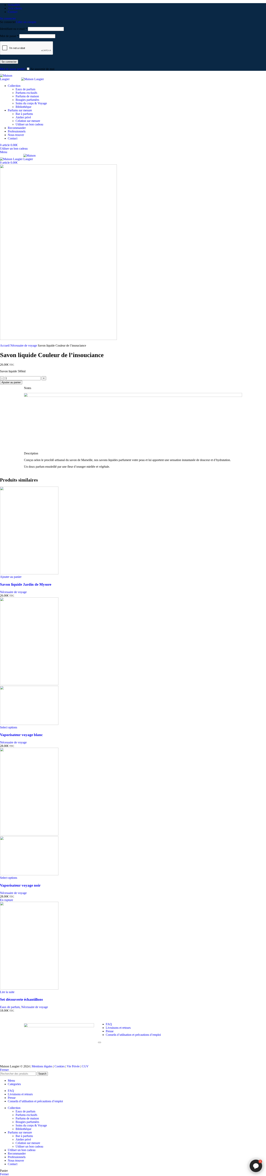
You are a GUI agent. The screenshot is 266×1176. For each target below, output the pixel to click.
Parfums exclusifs (26, 92)
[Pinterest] (198, 1024)
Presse (110, 1031)
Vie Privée (73, 1066)
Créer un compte (26, 22)
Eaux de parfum (25, 89)
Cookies (60, 1066)
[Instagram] (187, 1024)
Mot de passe (9, 36)
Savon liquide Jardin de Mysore (25, 584)
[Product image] (29, 723)
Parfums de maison (27, 96)
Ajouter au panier (11, 382)
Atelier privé (23, 117)
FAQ (109, 1024)
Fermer (4, 1069)
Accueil (5, 345)
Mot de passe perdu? (12, 69)
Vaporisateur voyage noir (20, 885)
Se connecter (9, 61)
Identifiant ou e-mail (13, 28)
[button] (10, 576)
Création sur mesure (28, 120)
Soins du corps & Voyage (31, 103)
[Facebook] (177, 1024)
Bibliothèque (23, 106)
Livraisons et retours (118, 1027)
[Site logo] (10, 79)
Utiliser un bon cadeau (29, 124)
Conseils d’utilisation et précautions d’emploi (133, 1034)
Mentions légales (42, 1066)
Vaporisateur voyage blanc (21, 735)
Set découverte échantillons (21, 999)
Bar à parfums (24, 113)
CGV (85, 1066)
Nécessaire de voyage (24, 345)
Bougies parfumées (27, 99)
